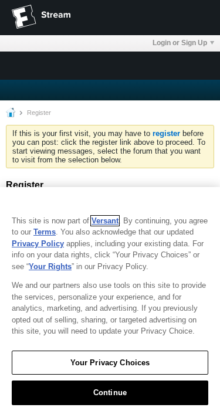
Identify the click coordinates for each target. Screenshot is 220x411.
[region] (110, 299)
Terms (44, 231)
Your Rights (50, 266)
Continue (110, 392)
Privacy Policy (38, 243)
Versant (105, 220)
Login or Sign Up (180, 43)
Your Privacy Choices (110, 362)
